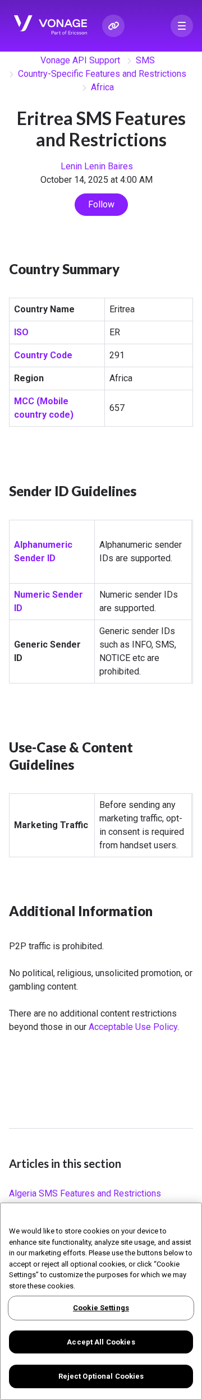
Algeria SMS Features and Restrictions (85, 1193)
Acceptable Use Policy (133, 1027)
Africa (102, 87)
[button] (182, 26)
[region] (101, 1301)
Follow (101, 204)
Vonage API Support (80, 60)
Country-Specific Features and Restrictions (102, 73)
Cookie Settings (101, 1308)
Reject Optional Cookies (101, 1376)
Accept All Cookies (101, 1342)
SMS (145, 60)
